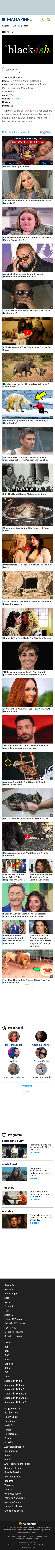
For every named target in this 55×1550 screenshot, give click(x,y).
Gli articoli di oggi (13, 1332)
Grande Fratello (12, 1472)
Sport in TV (10, 1327)
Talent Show (10, 1417)
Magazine (6, 26)
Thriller (34, 1178)
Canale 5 (8, 1363)
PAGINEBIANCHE (10, 1530)
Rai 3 (7, 1355)
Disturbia (7, 1211)
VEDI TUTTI (27, 1086)
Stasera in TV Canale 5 (16, 1398)
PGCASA (49, 1527)
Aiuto (37, 1538)
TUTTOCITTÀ (22, 1530)
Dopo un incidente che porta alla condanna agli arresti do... (41, 1217)
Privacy (31, 1536)
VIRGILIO (12, 1527)
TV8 (6, 1372)
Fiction (7, 1429)
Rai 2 (7, 1351)
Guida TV (9, 1285)
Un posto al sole (13, 1493)
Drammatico (36, 1152)
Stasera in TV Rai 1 (14, 1380)
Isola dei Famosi (13, 1476)
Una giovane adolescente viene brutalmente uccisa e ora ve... (40, 1172)
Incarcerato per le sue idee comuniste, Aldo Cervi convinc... (40, 1147)
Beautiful (9, 1481)
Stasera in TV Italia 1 (15, 1402)
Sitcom (26, 26)
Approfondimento (14, 1446)
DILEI (30, 1530)
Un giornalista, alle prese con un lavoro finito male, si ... (39, 1194)
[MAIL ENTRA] (42, 19)
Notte (7, 1302)
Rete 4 (7, 1359)
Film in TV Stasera (13, 1319)
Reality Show (11, 1412)
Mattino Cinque (12, 1502)
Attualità (8, 1442)
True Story (8, 1187)
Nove (7, 1376)
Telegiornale (11, 1434)
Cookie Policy (42, 1536)
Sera (6, 1297)
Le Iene (8, 1489)
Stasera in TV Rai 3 (14, 1389)
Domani (8, 1306)
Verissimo (9, 1485)
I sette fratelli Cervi (13, 1140)
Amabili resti (9, 1164)
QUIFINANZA (46, 1530)
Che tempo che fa (13, 1510)
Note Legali (22, 1536)
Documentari (11, 1451)
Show (7, 1455)
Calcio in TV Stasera (14, 1323)
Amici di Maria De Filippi (17, 1463)
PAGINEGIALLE (22, 1527)
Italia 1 (7, 1368)
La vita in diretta (13, 1506)
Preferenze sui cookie (24, 1538)
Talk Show (9, 1421)
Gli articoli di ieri (13, 1336)
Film (6, 1310)
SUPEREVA (33, 1532)
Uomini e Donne (13, 1468)
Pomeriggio (10, 1293)
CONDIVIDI (10, 70)
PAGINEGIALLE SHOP (37, 1527)
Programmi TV (12, 1408)
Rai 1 (6, 1346)
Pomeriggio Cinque (14, 1498)
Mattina (8, 1289)
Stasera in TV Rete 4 (15, 1393)
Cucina (8, 1438)
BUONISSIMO (23, 1532)
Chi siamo (11, 1536)
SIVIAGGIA (37, 1530)
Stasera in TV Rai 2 (14, 1385)
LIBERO (5, 1527)
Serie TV (16, 26)
